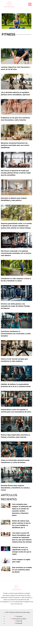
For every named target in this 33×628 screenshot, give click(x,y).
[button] (29, 4)
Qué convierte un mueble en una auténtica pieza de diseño (22, 570)
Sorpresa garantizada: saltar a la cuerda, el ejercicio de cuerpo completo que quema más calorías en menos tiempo (16, 226)
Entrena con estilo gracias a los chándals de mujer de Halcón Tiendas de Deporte (15, 306)
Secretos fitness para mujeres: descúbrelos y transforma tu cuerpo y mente (15, 488)
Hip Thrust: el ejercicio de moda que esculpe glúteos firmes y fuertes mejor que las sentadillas (16, 173)
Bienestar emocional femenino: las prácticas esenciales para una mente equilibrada (15, 145)
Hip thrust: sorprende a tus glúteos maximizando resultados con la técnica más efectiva (16, 253)
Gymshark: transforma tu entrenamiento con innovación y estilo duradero (16, 334)
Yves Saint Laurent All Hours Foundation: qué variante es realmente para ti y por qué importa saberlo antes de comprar (22, 537)
